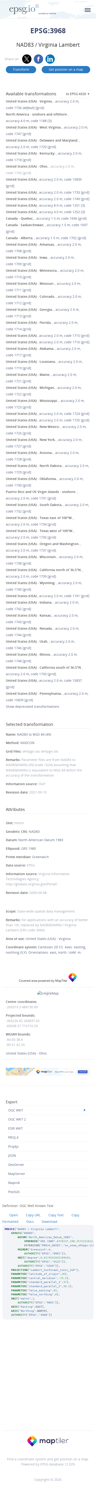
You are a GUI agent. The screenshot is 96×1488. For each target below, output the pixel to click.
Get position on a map (66, 69)
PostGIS (14, 1192)
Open (13, 1215)
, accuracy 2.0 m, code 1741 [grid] (47, 596)
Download (49, 1221)
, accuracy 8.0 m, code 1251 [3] (45, 205)
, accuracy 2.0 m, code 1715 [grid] (47, 335)
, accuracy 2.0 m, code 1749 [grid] (47, 199)
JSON (12, 1155)
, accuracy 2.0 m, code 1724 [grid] (47, 413)
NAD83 (34, 831)
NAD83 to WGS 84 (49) (34, 734)
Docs (30, 1221)
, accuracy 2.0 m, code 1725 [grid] (47, 420)
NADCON (27, 743)
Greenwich (40, 857)
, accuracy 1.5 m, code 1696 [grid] (46, 218)
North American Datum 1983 (40, 840)
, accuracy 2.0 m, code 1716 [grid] (47, 342)
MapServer (16, 1173)
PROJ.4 (13, 1137)
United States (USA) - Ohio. (26, 1053)
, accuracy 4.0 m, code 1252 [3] (45, 212)
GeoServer (16, 1164)
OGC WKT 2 (17, 1119)
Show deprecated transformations (32, 706)
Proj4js (13, 1146)
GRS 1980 (28, 848)
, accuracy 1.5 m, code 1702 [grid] (46, 238)
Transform (21, 69)
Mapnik (14, 1182)
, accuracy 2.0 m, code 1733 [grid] (47, 192)
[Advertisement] (48, 1381)
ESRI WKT (15, 1128)
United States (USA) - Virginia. (49, 938)
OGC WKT (15, 1110)
